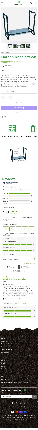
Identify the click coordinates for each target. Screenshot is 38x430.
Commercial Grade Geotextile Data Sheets (14, 382)
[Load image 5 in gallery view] (28, 46)
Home (2, 52)
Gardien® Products (13, 415)
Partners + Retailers (7, 344)
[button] (31, 3)
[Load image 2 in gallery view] (15, 46)
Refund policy (5, 352)
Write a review (20, 62)
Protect (3, 366)
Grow (7, 52)
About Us (4, 341)
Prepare (3, 360)
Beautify (3, 369)
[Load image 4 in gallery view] (23, 46)
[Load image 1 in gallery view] (10, 46)
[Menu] (2, 3)
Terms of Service (6, 349)
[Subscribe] (34, 397)
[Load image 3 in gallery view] (19, 46)
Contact (3, 347)
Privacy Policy (5, 379)
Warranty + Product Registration (11, 377)
